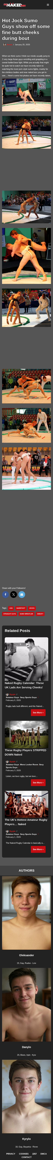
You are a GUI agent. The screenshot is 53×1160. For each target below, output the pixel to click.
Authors (26, 870)
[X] (13, 594)
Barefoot (21, 608)
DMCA (43, 1154)
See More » (37, 713)
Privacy (10, 1154)
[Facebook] (5, 594)
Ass (11, 608)
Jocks (31, 608)
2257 (34, 1154)
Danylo (26, 1047)
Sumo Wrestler (26, 614)
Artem (9, 45)
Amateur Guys (12, 697)
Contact (27, 1157)
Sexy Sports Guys (28, 697)
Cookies (24, 1154)
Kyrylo (12, 694)
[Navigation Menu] (48, 5)
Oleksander (26, 955)
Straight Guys (9, 614)
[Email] (21, 594)
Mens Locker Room (29, 765)
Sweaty (40, 614)
